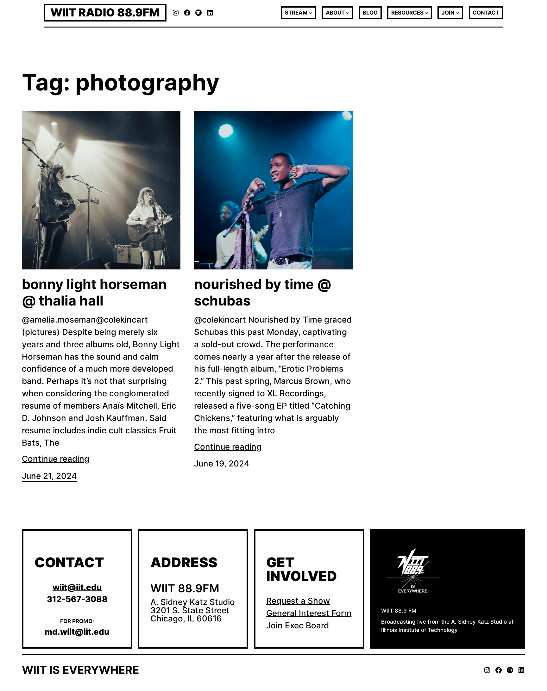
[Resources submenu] (426, 12)
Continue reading (55, 459)
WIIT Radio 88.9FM (105, 12)
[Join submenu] (457, 12)
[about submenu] (347, 12)
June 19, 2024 (221, 463)
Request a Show (298, 601)
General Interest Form (308, 613)
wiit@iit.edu (77, 587)
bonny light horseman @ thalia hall (94, 292)
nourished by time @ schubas (262, 292)
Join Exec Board (297, 625)
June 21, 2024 (49, 476)
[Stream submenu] (310, 12)
